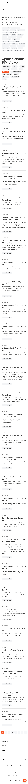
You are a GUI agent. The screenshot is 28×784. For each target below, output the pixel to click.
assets (21, 69)
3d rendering (6, 69)
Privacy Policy (14, 769)
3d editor (15, 66)
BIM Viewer (5, 71)
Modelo (16, 74)
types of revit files (7, 101)
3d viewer (14, 69)
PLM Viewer (5, 76)
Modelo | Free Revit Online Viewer (10, 22)
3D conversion (6, 66)
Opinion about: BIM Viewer (13, 60)
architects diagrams (16, 71)
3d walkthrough (15, 76)
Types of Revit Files (9, 609)
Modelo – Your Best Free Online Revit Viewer (12, 24)
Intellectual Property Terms (14, 775)
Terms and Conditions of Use (14, 772)
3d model (22, 66)
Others (4, 79)
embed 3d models (7, 74)
